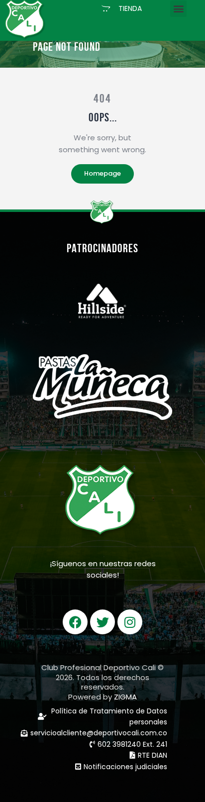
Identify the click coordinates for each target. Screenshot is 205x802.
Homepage (102, 173)
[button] (122, 8)
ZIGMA (125, 697)
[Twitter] (102, 621)
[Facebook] (75, 621)
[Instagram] (129, 621)
